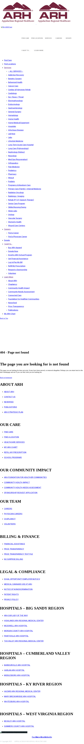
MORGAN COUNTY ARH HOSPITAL (18, 631)
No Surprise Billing (13, 559)
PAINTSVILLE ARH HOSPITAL (16, 636)
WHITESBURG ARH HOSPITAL (16, 701)
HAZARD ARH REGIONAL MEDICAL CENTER (22, 691)
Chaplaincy (10, 519)
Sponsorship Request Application (20, 493)
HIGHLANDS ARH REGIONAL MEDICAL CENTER (24, 621)
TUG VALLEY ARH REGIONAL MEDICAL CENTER (24, 641)
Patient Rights (11, 594)
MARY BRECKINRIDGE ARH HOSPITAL (20, 696)
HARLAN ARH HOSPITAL (14, 670)
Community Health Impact (17, 482)
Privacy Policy (11, 599)
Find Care (25, 38)
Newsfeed (9, 402)
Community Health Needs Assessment (22, 487)
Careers (8, 509)
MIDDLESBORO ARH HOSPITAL (17, 675)
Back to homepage (6, 377)
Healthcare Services (14, 442)
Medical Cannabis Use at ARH (18, 584)
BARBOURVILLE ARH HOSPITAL (17, 665)
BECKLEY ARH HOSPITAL (14, 721)
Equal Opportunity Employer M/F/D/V (22, 579)
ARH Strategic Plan (13, 412)
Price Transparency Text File (18, 554)
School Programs (13, 457)
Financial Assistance (14, 544)
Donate (69, 38)
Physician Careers (13, 514)
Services (48, 38)
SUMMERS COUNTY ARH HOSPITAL (19, 726)
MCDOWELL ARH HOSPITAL (15, 626)
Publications (10, 407)
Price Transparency (14, 549)
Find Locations (37, 38)
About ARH (9, 392)
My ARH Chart (10, 447)
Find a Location (11, 437)
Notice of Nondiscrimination (18, 589)
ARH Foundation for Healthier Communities (25, 477)
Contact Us (9, 397)
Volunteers (10, 524)
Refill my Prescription (15, 452)
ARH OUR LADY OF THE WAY (16, 615)
